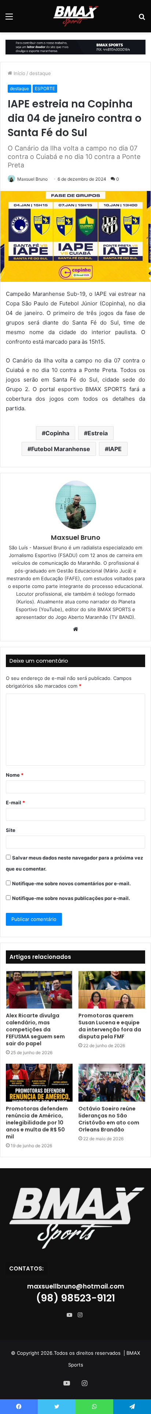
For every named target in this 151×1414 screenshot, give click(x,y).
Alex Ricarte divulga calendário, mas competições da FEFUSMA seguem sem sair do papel (35, 1029)
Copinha (57, 433)
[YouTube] (71, 1315)
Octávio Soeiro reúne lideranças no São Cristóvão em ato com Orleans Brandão (108, 1119)
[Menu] (9, 19)
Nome (14, 775)
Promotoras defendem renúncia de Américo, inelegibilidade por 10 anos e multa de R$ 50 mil (37, 1122)
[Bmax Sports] (75, 16)
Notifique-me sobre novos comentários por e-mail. (71, 883)
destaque (40, 73)
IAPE (115, 449)
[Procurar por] (142, 19)
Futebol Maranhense (60, 449)
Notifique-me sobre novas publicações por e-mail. (71, 898)
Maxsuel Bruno (32, 179)
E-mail (15, 802)
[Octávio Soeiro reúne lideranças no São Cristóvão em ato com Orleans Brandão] (111, 1083)
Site (10, 830)
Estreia (98, 433)
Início (18, 73)
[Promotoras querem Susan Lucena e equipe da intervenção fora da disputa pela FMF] (111, 990)
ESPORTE (45, 88)
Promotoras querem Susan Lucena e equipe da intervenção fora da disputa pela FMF (109, 1026)
